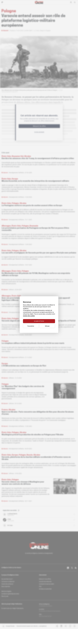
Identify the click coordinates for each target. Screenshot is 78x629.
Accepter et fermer (39, 321)
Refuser (47, 326)
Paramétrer (30, 326)
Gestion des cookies (29, 316)
